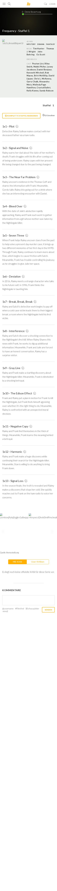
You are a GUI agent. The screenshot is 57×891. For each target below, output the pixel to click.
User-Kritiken (37, 561)
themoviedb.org (12, 552)
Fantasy (50, 44)
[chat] (45, 4)
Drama (40, 44)
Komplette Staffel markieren (22, 116)
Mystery (31, 44)
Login (52, 4)
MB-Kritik (17, 561)
